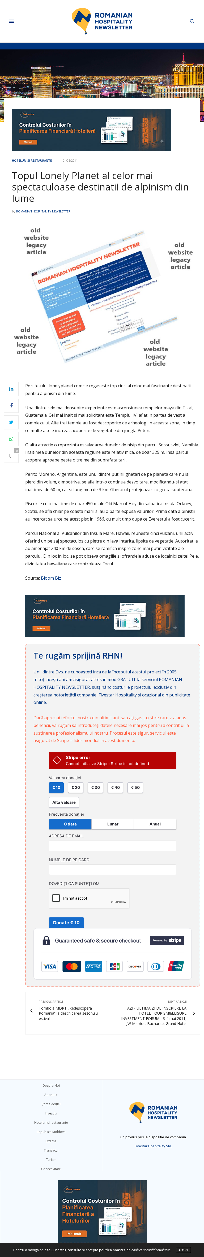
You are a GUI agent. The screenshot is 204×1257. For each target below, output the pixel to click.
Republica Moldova (51, 1132)
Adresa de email (66, 836)
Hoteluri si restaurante (32, 160)
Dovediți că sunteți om (74, 883)
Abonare (51, 1094)
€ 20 (75, 787)
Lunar (112, 824)
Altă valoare (64, 802)
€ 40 (115, 787)
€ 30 (95, 787)
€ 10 (56, 787)
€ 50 (135, 787)
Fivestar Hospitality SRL (153, 1146)
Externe (51, 1141)
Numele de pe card (69, 860)
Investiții (51, 1113)
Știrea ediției (51, 1104)
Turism (51, 1159)
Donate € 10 (66, 922)
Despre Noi (51, 1085)
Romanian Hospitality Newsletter (43, 211)
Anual (155, 824)
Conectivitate (51, 1169)
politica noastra (112, 1249)
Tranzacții (51, 1150)
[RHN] (102, 21)
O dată (70, 824)
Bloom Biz (51, 578)
